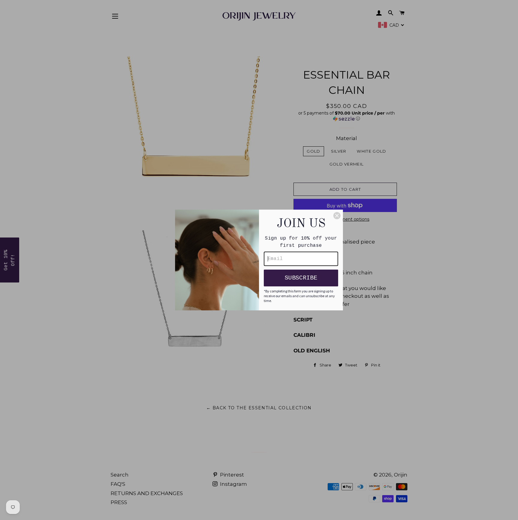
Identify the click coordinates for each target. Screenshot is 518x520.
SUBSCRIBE (301, 277)
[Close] (337, 215)
